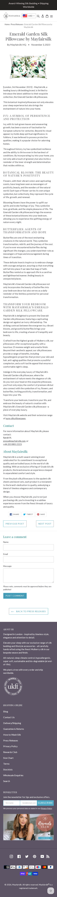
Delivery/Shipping (12, 723)
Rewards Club (10, 752)
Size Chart (8, 757)
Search (6, 781)
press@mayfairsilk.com (14, 441)
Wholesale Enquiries (13, 775)
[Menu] (51, 15)
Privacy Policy (10, 746)
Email (5, 554)
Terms (6, 763)
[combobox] (28, 15)
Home (7, 24)
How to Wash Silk (12, 734)
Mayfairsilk (17, 885)
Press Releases (17, 24)
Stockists (8, 769)
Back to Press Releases (31, 611)
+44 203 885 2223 (12, 444)
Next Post (44, 523)
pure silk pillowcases (16, 418)
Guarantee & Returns (13, 728)
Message (7, 566)
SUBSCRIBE (45, 803)
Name (5, 542)
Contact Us (9, 717)
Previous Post (15, 523)
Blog (5, 711)
